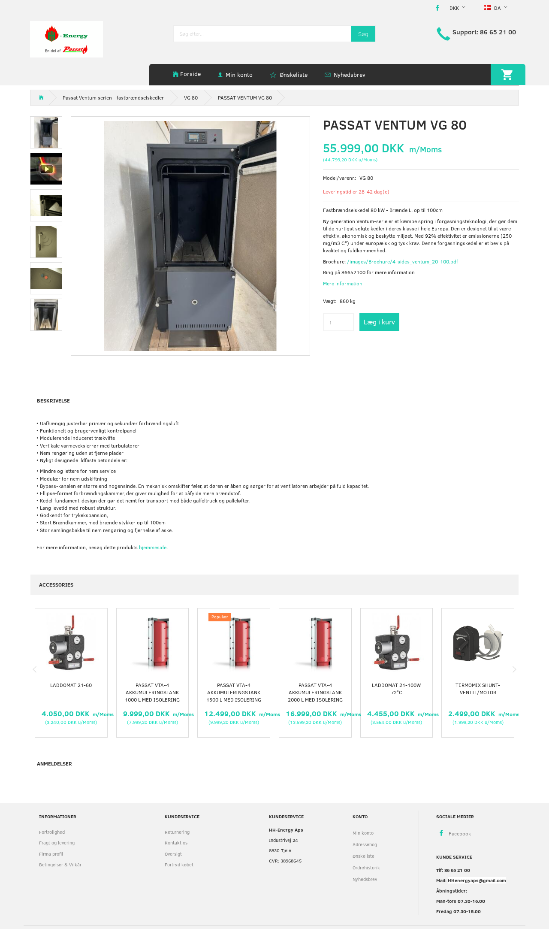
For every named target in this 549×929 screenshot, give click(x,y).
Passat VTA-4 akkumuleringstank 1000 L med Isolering (152, 692)
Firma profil (51, 853)
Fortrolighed (52, 832)
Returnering (177, 832)
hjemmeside (152, 547)
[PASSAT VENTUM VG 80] (190, 236)
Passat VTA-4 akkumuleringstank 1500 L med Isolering (233, 692)
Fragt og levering (57, 842)
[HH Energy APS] (66, 38)
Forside (190, 74)
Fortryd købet (179, 864)
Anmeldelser (54, 763)
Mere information (342, 283)
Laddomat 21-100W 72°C (396, 688)
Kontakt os (176, 842)
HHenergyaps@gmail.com (477, 880)
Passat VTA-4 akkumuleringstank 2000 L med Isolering (315, 692)
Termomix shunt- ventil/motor (477, 688)
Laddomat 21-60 (71, 684)
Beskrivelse (53, 400)
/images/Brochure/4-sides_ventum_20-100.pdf (402, 261)
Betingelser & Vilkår (60, 864)
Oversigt (173, 853)
